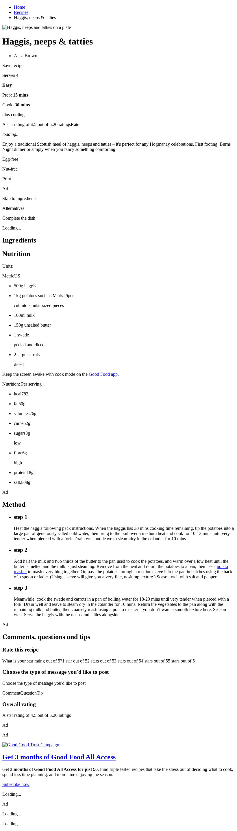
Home (19, 7)
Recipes (21, 12)
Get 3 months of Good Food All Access (59, 757)
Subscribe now (15, 784)
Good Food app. (104, 374)
